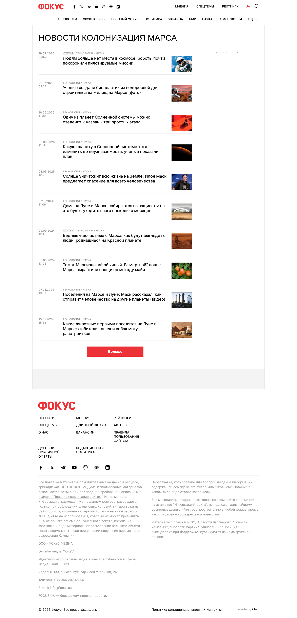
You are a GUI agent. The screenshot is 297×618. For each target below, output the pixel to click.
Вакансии (85, 432)
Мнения (181, 6)
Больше (115, 351)
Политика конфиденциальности (177, 609)
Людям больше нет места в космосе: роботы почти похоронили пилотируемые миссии (114, 61)
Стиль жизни (230, 19)
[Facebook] (74, 6)
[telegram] (63, 467)
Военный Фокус (125, 19)
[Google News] (111, 6)
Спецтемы (205, 6)
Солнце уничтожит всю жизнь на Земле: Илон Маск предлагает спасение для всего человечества (114, 178)
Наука (207, 19)
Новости (46, 418)
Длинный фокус (91, 425)
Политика (153, 19)
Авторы (120, 425)
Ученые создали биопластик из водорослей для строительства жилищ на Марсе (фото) (110, 90)
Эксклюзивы (94, 19)
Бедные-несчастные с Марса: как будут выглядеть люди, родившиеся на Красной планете (114, 238)
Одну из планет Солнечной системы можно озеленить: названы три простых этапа (106, 119)
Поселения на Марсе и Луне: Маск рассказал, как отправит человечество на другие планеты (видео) (114, 297)
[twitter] (52, 467)
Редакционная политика (90, 450)
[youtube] (74, 467)
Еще (251, 19)
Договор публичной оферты (49, 452)
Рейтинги (230, 6)
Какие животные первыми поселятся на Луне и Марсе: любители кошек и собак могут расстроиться (110, 328)
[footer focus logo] (57, 406)
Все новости (66, 19)
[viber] (85, 467)
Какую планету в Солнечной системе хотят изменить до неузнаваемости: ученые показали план (110, 151)
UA (248, 6)
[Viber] (103, 6)
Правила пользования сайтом (126, 436)
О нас (43, 432)
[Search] (256, 6)
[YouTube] (96, 6)
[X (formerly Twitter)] (81, 6)
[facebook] (40, 467)
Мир (192, 19)
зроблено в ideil (249, 609)
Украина (175, 19)
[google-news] (96, 467)
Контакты (214, 609)
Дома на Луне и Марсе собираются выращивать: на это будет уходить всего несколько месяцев (114, 208)
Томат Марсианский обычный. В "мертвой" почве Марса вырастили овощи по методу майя (112, 267)
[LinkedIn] (118, 6)
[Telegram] (89, 6)
